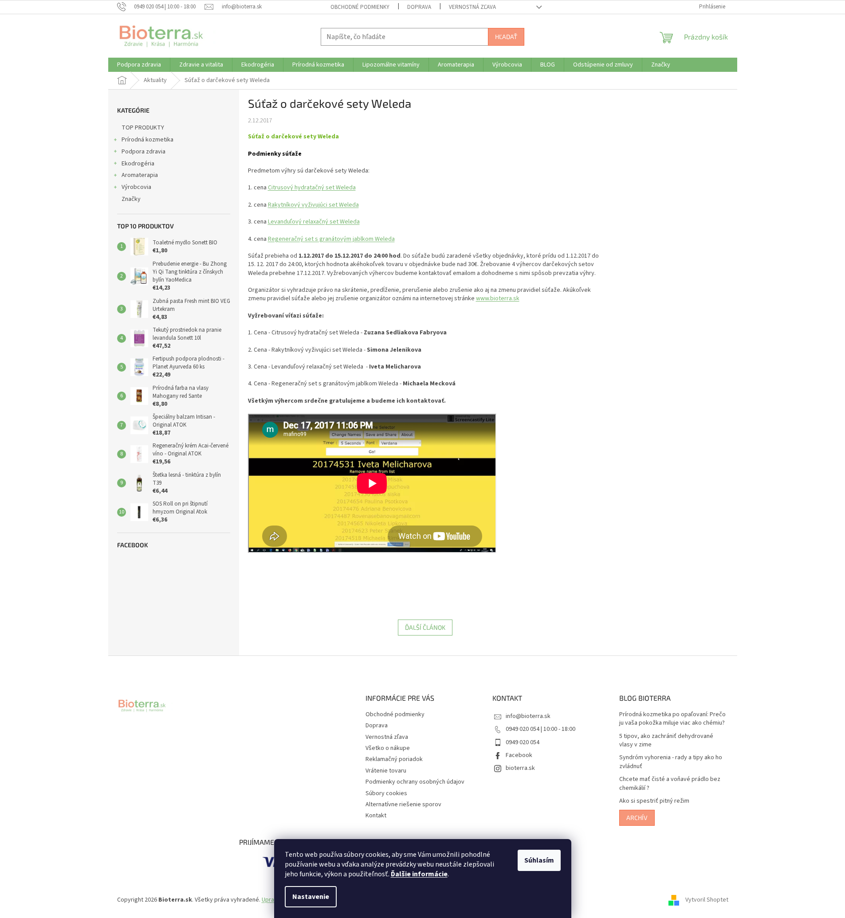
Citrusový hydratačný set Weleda (312, 187)
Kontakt (376, 815)
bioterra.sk (520, 768)
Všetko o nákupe (388, 748)
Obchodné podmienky (359, 7)
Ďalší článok (425, 627)
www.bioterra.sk (497, 298)
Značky (131, 199)
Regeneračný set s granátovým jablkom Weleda (331, 239)
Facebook (519, 755)
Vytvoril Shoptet (706, 899)
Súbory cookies (386, 793)
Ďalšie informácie (419, 874)
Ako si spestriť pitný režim (654, 801)
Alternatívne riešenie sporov (403, 804)
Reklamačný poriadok (394, 759)
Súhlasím (539, 860)
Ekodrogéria (138, 163)
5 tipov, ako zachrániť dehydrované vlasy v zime (666, 740)
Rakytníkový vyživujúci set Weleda (313, 204)
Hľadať (506, 36)
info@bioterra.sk (528, 716)
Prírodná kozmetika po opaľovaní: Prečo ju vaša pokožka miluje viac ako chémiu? (672, 718)
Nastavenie (310, 897)
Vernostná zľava (472, 7)
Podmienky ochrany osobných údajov (415, 781)
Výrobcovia (136, 187)
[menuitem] (139, 65)
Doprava (419, 7)
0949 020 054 (522, 742)
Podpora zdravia (143, 151)
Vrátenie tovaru (386, 770)
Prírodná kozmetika (147, 139)
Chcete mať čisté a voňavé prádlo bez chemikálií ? (669, 783)
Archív (637, 817)
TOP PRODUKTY (143, 127)
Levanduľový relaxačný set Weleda (314, 221)
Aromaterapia (140, 175)
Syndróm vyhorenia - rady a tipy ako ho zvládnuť (670, 761)
